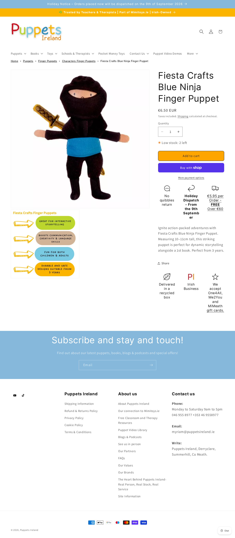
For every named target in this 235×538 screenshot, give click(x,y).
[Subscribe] (151, 365)
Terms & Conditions (78, 432)
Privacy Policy (74, 418)
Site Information (129, 496)
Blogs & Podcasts (130, 437)
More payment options (191, 177)
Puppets (28, 61)
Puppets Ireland (29, 529)
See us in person (129, 444)
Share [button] (165, 263)
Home (14, 61)
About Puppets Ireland (133, 404)
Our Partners (127, 451)
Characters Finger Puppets (79, 61)
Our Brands (126, 472)
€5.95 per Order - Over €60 (215, 202)
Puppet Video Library (132, 430)
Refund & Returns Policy (81, 411)
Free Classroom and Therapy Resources (138, 420)
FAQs (121, 458)
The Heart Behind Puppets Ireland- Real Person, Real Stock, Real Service (142, 484)
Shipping (183, 116)
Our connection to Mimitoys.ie (139, 411)
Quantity (163, 123)
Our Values (125, 465)
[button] (18, 53)
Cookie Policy (74, 425)
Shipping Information (79, 404)
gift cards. (215, 310)
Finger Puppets (47, 61)
